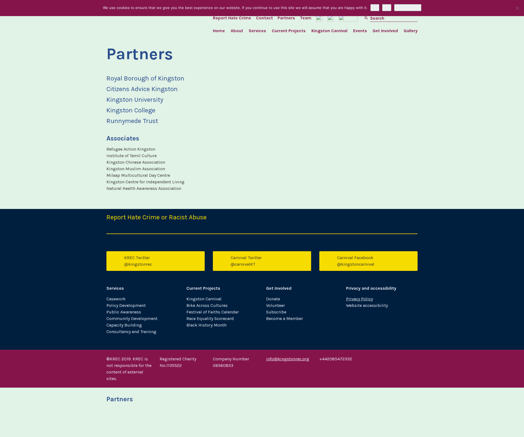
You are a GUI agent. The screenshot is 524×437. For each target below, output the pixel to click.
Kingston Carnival (329, 30)
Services (257, 30)
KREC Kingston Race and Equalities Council (145, 21)
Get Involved (385, 30)
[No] (517, 8)
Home (219, 30)
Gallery (411, 30)
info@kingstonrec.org (287, 358)
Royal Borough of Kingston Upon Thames (128, 421)
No (386, 7)
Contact (264, 17)
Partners (286, 17)
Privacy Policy (359, 298)
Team (305, 17)
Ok (375, 7)
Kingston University (182, 421)
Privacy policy (407, 7)
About (237, 30)
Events (360, 30)
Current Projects (289, 30)
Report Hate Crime (232, 17)
